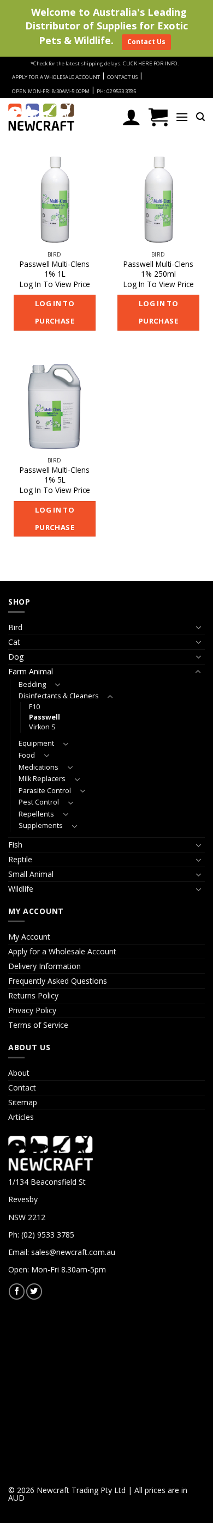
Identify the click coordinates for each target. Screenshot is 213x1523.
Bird (15, 627)
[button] (158, 117)
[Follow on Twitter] (34, 1291)
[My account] (131, 117)
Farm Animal (30, 671)
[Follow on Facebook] (17, 1291)
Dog (15, 656)
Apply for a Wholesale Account (62, 951)
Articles (21, 1117)
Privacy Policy (32, 1010)
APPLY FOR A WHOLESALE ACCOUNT (56, 77)
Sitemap (22, 1102)
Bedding (32, 684)
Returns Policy (33, 995)
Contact (22, 1087)
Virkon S (42, 727)
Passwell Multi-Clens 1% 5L (55, 474)
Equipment (36, 743)
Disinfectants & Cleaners (59, 695)
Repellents (36, 814)
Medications (38, 767)
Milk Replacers (42, 778)
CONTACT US (122, 77)
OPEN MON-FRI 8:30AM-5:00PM (51, 91)
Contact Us (146, 41)
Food (27, 755)
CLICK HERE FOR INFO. (151, 63)
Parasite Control (45, 790)
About (18, 1073)
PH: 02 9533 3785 (116, 91)
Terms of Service (38, 1025)
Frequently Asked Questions (57, 981)
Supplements (41, 825)
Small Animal (31, 874)
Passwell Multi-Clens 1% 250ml (158, 268)
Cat (14, 642)
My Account (29, 936)
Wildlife (20, 889)
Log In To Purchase (55, 312)
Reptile (20, 859)
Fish (15, 844)
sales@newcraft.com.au (73, 1252)
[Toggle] (198, 627)
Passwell (44, 717)
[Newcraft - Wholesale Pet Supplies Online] (57, 117)
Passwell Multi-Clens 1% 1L (55, 268)
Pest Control (39, 802)
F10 (34, 706)
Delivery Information (44, 966)
